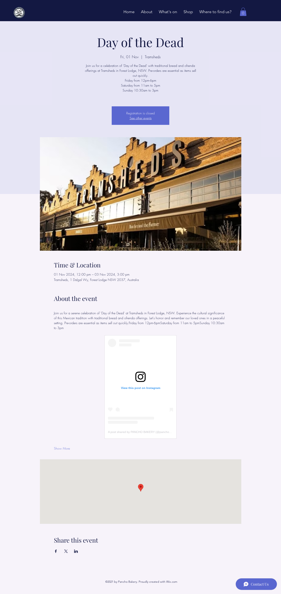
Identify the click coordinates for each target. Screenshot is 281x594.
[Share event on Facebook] (56, 551)
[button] (243, 12)
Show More (62, 448)
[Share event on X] (66, 551)
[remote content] (140, 387)
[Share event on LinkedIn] (76, 551)
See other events (141, 118)
